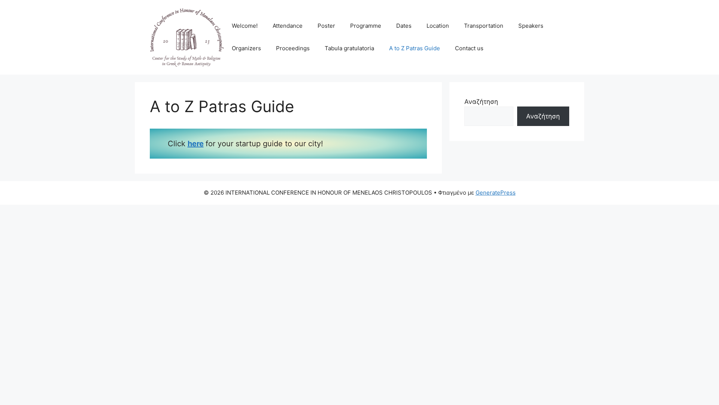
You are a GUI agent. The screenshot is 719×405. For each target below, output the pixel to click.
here (196, 143)
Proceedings (293, 48)
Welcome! (245, 25)
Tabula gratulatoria (349, 48)
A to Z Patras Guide (414, 48)
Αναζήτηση (481, 101)
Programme (365, 25)
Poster (326, 25)
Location (438, 25)
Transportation (483, 25)
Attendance (288, 25)
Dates (404, 25)
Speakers (530, 25)
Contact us (469, 48)
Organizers (246, 48)
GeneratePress (496, 192)
